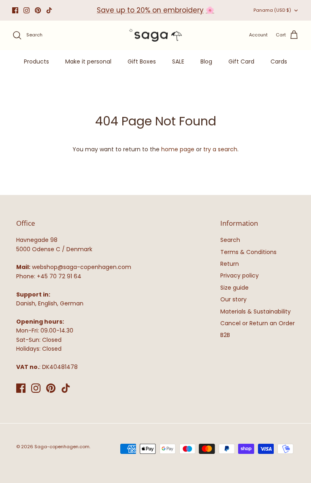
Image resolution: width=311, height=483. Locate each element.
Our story (233, 299)
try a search (220, 149)
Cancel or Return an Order (257, 323)
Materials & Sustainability (255, 311)
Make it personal (88, 61)
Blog (206, 61)
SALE (178, 61)
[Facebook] (15, 10)
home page (177, 149)
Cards (279, 61)
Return (229, 264)
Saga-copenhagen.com (61, 446)
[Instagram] (26, 10)
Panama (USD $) (272, 10)
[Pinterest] (38, 10)
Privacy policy (239, 275)
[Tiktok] (49, 10)
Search (230, 240)
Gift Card (241, 61)
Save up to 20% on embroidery (150, 10)
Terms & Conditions (248, 252)
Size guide (234, 288)
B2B (225, 335)
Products (36, 61)
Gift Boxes (142, 61)
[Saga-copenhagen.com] (155, 35)
